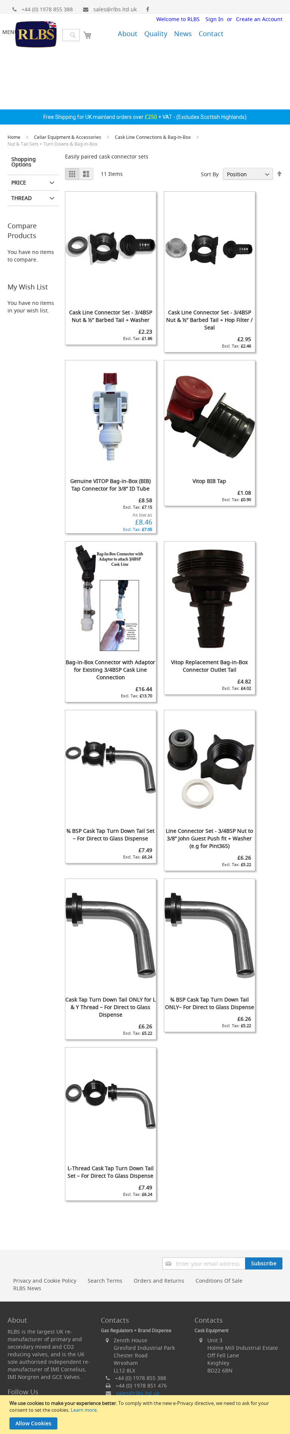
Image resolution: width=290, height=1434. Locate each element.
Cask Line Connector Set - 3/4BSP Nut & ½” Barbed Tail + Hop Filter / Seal (209, 320)
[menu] (160, 32)
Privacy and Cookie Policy (44, 1280)
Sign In (214, 19)
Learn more (84, 1409)
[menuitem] (127, 33)
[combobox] (71, 35)
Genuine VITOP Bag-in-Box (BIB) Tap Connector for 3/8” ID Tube (110, 484)
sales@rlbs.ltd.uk (115, 9)
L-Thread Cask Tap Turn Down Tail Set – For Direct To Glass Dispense (111, 1172)
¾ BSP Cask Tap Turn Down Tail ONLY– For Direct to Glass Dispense (209, 1003)
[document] (145, 1414)
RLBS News (27, 1288)
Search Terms (105, 1280)
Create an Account (259, 19)
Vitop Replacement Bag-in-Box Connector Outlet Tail (209, 666)
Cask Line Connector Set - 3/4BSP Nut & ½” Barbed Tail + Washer (110, 316)
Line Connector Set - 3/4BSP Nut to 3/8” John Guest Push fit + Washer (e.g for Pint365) (209, 838)
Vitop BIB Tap (209, 481)
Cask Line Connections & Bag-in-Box (153, 137)
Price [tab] (18, 182)
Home (15, 137)
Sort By (210, 174)
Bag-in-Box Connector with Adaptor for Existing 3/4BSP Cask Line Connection (110, 670)
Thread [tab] (21, 198)
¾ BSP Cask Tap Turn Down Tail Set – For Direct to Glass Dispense (110, 834)
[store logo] (36, 35)
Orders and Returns (159, 1280)
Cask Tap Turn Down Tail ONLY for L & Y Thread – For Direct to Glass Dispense (110, 1007)
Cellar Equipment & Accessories (68, 137)
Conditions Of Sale (219, 1280)
